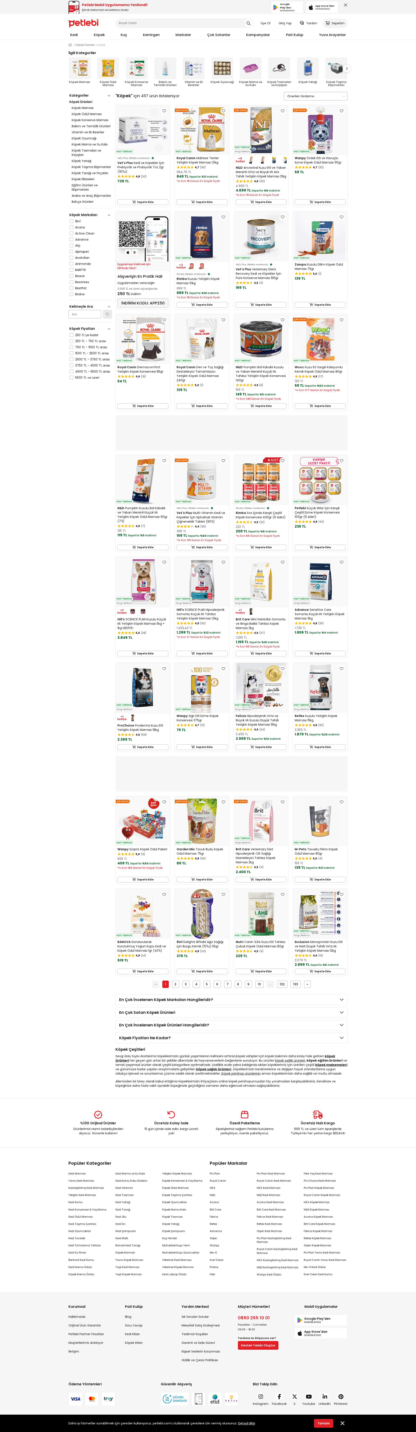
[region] (90, 255)
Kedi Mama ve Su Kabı (130, 1173)
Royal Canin (218, 1181)
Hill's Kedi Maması (268, 1188)
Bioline (80, 294)
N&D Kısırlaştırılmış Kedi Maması (277, 1267)
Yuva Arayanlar (332, 34)
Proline (214, 1267)
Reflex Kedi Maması (269, 1224)
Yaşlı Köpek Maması (128, 1274)
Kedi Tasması (124, 1195)
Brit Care (215, 1209)
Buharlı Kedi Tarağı (127, 1245)
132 (282, 984)
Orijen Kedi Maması (269, 1231)
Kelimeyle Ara (81, 306)
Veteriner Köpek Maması (178, 1267)
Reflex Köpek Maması (317, 1238)
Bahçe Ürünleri (82, 202)
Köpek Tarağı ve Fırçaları (90, 173)
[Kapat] (345, 6)
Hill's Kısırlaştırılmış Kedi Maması (278, 1260)
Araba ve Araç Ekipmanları (91, 195)
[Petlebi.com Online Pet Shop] (83, 23)
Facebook (279, 1404)
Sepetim (338, 23)
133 (295, 984)
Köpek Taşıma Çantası (177, 1195)
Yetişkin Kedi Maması (82, 1195)
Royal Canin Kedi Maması (274, 1181)
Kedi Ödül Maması (80, 1217)
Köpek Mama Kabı (174, 1209)
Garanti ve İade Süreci (198, 1343)
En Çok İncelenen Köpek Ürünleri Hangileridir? (164, 1025)
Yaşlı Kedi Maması (127, 1267)
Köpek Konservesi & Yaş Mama (182, 1181)
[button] (347, 69)
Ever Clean (217, 1260)
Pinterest (341, 1404)
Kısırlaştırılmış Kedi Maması (86, 1188)
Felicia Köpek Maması (318, 1231)
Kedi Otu (120, 1217)
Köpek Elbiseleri (83, 179)
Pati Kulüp (294, 34)
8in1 (78, 221)
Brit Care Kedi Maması (271, 1209)
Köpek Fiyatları (82, 328)
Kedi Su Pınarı (77, 1252)
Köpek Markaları (83, 215)
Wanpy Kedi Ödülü (269, 1274)
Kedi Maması (77, 1173)
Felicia (214, 1217)
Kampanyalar (258, 34)
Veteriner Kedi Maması (177, 1260)
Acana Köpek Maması (318, 1217)
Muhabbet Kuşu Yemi (176, 1245)
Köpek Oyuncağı (84, 138)
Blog (128, 1317)
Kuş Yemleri (169, 1238)
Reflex (213, 1224)
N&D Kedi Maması (268, 1195)
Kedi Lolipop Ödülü (174, 1274)
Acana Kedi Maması (270, 1202)
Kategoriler (79, 95)
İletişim (73, 1351)
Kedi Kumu (75, 1202)
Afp (77, 245)
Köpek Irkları (134, 1343)
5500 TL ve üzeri (87, 377)
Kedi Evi (120, 1224)
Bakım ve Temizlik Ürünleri (91, 126)
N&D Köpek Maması (316, 1209)
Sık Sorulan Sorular (195, 1317)
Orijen (213, 1238)
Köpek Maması (83, 108)
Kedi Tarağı (122, 1209)
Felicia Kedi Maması (270, 1217)
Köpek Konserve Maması (90, 120)
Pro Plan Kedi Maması (271, 1173)
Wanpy (214, 1245)
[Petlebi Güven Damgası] (175, 1399)
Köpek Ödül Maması (87, 114)
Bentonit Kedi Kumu (81, 1260)
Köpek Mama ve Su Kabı (90, 144)
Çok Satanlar (218, 34)
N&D (212, 1195)
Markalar (183, 34)
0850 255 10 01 (254, 1318)
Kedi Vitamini (124, 1188)
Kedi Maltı (121, 1238)
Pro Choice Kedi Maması (320, 1181)
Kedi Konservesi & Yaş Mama (87, 1209)
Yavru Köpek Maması (129, 1260)
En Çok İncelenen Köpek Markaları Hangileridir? (166, 999)
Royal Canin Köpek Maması (322, 1195)
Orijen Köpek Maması (317, 1245)
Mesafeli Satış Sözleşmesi (201, 1325)
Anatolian (82, 258)
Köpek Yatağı (81, 161)
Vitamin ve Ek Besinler (88, 132)
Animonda (83, 264)
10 (259, 984)
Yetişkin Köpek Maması (177, 1173)
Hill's (212, 1188)
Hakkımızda (76, 1317)
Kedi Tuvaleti (76, 1238)
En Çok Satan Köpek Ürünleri (147, 1012)
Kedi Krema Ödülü (80, 1267)
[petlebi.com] (70, 45)
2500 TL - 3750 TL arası (92, 359)
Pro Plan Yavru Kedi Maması (322, 1252)
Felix (212, 1274)
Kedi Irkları (132, 1334)
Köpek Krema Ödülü (81, 1274)
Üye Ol (265, 23)
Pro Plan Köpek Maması (319, 1188)
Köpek (99, 34)
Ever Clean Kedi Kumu (318, 1274)
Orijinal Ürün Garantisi (84, 1325)
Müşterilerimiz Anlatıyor (85, 1343)
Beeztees (82, 282)
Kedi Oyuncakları (79, 1231)
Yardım (311, 23)
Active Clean (84, 233)
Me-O (213, 1252)
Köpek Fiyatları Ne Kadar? (145, 1038)
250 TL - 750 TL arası (90, 341)
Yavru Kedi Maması (81, 1181)
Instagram (260, 1404)
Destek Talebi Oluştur (258, 1345)
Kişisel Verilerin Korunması (201, 1351)
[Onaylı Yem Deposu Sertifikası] (198, 1399)
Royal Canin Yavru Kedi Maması (325, 1260)
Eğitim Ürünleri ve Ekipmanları (85, 187)
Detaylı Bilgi (246, 1423)
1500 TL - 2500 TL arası (92, 353)
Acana (80, 227)
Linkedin (325, 1404)
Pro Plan (215, 1173)
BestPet (81, 288)
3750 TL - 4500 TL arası (92, 365)
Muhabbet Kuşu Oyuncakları (180, 1252)
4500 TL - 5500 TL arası (92, 371)
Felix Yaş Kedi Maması (318, 1173)
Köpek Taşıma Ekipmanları (91, 167)
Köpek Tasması (172, 1217)
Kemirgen (151, 34)
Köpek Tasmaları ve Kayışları (86, 152)
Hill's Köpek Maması (317, 1202)
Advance (82, 239)
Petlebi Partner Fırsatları (86, 1334)
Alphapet (82, 251)
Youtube (308, 1404)
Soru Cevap (134, 1325)
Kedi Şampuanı (125, 1231)
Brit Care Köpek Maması (319, 1224)
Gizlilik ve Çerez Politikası (200, 1360)
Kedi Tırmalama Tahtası (84, 1245)
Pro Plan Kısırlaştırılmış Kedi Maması (274, 1240)
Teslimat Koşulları (195, 1334)
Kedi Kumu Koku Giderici (131, 1181)
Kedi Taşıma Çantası (82, 1224)
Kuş (124, 34)
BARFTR (80, 270)
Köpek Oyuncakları (174, 1202)
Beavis (80, 276)
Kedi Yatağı (122, 1202)
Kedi (74, 34)
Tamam (323, 1423)
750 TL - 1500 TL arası (91, 347)
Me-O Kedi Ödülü (315, 1267)
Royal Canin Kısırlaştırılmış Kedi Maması (277, 1251)
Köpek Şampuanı (173, 1231)
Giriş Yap (285, 23)
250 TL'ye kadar (86, 335)
